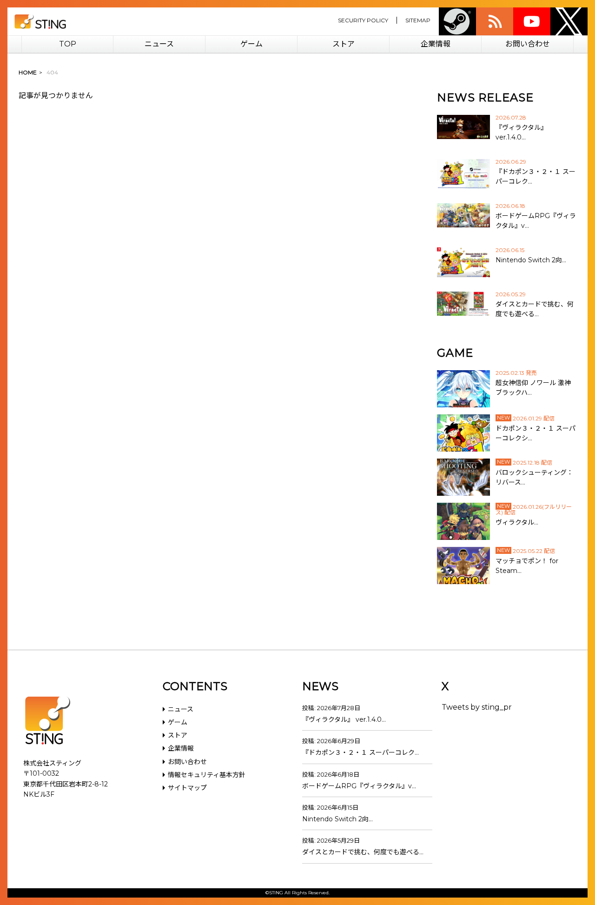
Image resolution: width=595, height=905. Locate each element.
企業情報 (435, 44)
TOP (67, 44)
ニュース (159, 44)
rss (494, 21)
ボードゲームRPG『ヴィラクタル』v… (359, 786)
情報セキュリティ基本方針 (206, 775)
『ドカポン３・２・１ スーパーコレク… (360, 752)
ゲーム (251, 44)
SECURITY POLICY (363, 20)
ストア (343, 44)
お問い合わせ (527, 44)
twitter (569, 21)
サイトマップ (187, 788)
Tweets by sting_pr (477, 707)
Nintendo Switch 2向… (337, 819)
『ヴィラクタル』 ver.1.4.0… (344, 719)
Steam (457, 21)
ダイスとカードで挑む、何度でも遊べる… (362, 852)
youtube (531, 21)
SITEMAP (417, 20)
